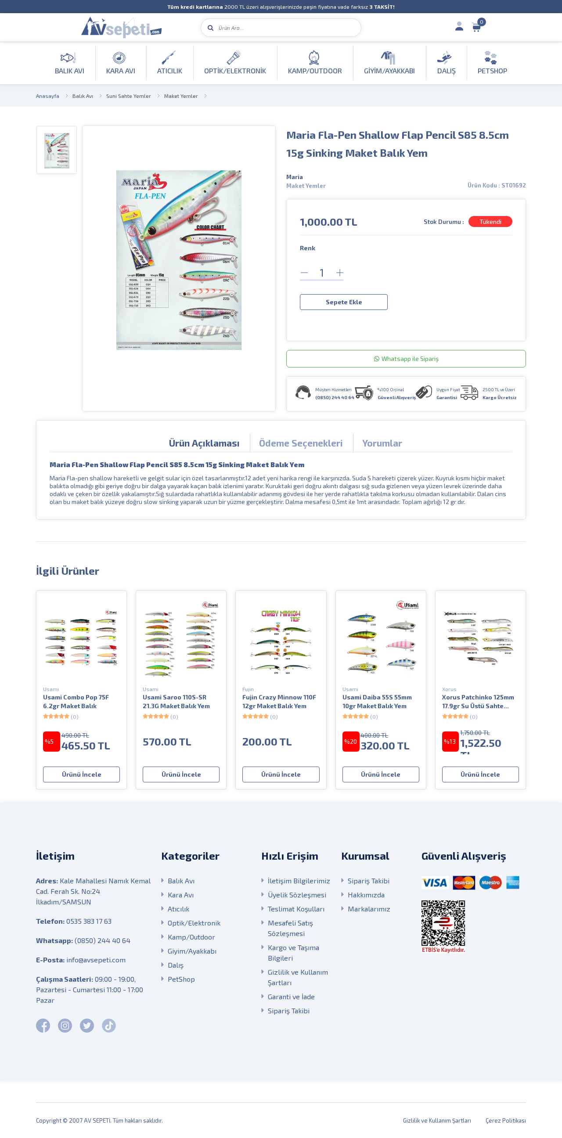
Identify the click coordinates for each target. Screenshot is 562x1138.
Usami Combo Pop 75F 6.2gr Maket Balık (76, 701)
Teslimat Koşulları (296, 908)
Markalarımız (369, 908)
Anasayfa (47, 96)
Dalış (176, 965)
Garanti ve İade (291, 996)
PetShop (181, 979)
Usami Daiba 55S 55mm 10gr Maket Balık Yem (377, 701)
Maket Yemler (181, 96)
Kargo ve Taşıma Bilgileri (293, 952)
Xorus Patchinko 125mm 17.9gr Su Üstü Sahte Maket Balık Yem (478, 701)
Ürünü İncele (81, 774)
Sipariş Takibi (289, 1010)
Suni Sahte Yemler (128, 96)
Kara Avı (181, 894)
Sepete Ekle (344, 302)
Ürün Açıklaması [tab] (204, 442)
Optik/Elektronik (194, 922)
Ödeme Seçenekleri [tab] (301, 442)
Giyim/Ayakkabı (192, 951)
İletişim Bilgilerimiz (299, 880)
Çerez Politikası (506, 1120)
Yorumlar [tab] (382, 442)
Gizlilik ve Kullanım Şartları (298, 977)
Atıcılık (178, 908)
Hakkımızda (366, 894)
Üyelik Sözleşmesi (297, 894)
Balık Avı (82, 96)
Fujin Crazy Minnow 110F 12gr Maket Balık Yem (279, 701)
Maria (294, 176)
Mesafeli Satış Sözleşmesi (290, 927)
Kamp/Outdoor (191, 937)
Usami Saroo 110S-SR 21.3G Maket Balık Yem (176, 701)
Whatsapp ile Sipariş (410, 358)
